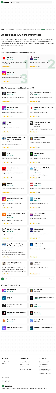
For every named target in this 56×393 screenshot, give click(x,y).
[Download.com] (5, 2)
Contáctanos (23, 367)
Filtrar (2, 48)
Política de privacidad (44, 362)
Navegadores (49, 29)
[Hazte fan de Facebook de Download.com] (3, 381)
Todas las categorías (10, 29)
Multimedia (43, 29)
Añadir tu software (24, 364)
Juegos (38, 29)
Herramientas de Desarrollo (28, 29)
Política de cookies (43, 367)
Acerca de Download (25, 362)
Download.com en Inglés (26, 369)
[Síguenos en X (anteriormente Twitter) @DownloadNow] (6, 381)
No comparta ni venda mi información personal (44, 370)
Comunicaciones (18, 29)
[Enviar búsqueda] (11, 2)
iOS (2, 29)
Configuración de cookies (45, 373)
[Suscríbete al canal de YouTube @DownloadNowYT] (9, 381)
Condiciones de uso (43, 364)
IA (35, 29)
